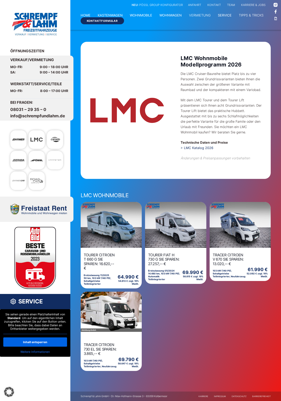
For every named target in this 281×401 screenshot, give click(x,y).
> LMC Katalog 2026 (197, 148)
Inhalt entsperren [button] (35, 342)
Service (225, 15)
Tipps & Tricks (251, 15)
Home (86, 15)
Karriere (203, 396)
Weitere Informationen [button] (35, 351)
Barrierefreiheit (261, 396)
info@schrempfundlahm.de (37, 115)
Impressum (220, 396)
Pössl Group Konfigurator (157, 5)
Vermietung (200, 15)
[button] (9, 392)
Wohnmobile (141, 15)
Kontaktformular (102, 20)
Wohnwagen (170, 15)
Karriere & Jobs (253, 5)
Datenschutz (239, 396)
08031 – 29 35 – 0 (28, 109)
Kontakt (214, 5)
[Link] (35, 24)
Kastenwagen (110, 15)
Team (231, 5)
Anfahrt (194, 5)
